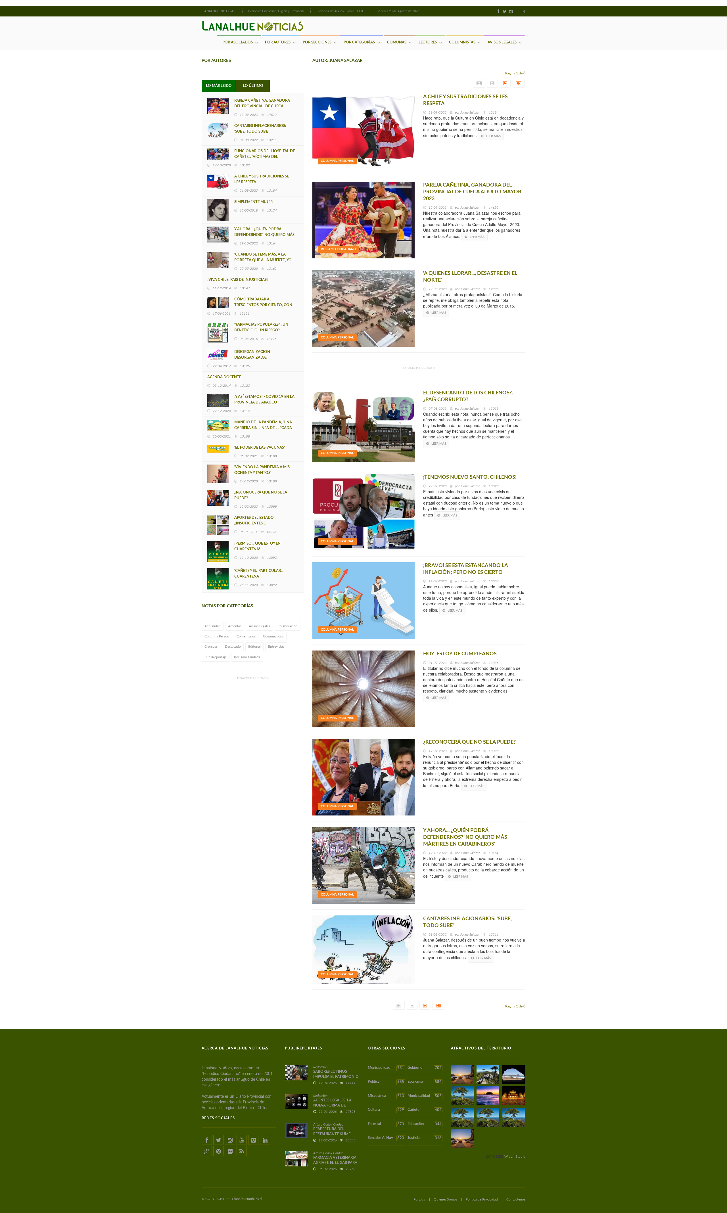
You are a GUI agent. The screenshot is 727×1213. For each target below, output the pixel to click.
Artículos (234, 626)
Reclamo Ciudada (247, 657)
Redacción (320, 1067)
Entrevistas (276, 646)
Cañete (424, 1110)
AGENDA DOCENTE (224, 377)
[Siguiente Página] (505, 83)
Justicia (424, 1138)
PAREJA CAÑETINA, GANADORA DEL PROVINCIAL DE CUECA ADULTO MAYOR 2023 (262, 106)
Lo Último (253, 86)
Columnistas (462, 42)
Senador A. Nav (386, 1138)
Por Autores (278, 42)
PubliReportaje (215, 657)
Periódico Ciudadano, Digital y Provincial (276, 11)
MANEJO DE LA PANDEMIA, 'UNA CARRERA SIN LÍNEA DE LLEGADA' (263, 425)
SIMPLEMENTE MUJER (253, 202)
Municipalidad (386, 1068)
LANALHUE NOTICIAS (219, 11)
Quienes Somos (445, 1199)
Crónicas (211, 646)
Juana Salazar (470, 112)
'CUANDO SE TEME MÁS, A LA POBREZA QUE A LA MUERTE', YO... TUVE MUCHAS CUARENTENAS (264, 260)
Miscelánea (386, 1096)
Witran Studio (514, 1156)
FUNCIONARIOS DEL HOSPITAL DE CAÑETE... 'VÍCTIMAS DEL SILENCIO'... (264, 156)
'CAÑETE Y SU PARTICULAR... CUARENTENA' (258, 573)
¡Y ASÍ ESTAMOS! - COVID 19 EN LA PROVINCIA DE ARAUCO (264, 399)
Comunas (396, 42)
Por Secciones (317, 42)
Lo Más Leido (219, 86)
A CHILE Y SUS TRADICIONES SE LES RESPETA (261, 179)
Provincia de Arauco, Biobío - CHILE (340, 11)
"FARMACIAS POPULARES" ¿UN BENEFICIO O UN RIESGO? (261, 327)
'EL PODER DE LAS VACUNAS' (259, 447)
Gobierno (424, 1068)
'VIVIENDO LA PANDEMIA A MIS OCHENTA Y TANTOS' (262, 470)
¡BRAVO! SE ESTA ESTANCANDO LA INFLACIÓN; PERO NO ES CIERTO (465, 569)
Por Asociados (237, 42)
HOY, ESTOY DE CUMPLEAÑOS (460, 653)
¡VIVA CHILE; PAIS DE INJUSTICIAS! (237, 280)
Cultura (386, 1110)
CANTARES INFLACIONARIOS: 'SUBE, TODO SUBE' (260, 128)
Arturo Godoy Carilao (328, 1124)
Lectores (428, 42)
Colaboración (287, 626)
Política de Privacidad (482, 1199)
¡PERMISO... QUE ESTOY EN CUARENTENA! (257, 546)
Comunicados (273, 636)
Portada (419, 1199)
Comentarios (246, 636)
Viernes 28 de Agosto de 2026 (398, 11)
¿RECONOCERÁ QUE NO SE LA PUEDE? (260, 495)
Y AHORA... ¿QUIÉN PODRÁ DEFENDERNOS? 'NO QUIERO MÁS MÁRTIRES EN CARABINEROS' (264, 234)
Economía (424, 1082)
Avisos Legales (502, 42)
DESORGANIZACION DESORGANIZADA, (252, 354)
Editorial (254, 646)
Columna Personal (337, 160)
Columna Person (216, 636)
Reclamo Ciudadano (338, 249)
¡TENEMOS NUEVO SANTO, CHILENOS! (470, 477)
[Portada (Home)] (241, 10)
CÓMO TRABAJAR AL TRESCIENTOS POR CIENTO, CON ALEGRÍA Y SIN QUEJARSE (263, 305)
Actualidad (212, 626)
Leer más (493, 136)
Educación (424, 1124)
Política (386, 1082)
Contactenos (515, 1199)
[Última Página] (519, 83)
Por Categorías (359, 42)
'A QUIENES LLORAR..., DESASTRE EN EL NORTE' (470, 277)
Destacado (233, 646)
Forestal (386, 1124)
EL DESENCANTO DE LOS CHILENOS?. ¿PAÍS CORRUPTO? (468, 396)
